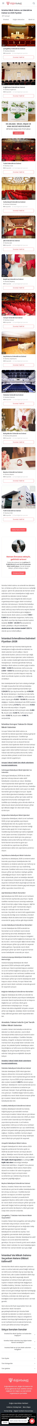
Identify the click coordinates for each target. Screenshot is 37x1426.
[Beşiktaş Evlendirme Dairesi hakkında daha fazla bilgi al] (18, 265)
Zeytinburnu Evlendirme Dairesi (14, 356)
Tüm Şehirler (6, 1368)
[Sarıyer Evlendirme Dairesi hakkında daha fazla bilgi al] (18, 304)
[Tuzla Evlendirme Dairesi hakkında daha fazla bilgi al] (18, 150)
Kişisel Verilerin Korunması (23, 1411)
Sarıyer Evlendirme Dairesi (12, 318)
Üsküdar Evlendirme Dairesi (13, 395)
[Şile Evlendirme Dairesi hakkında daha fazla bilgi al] (18, 227)
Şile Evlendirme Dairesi (11, 240)
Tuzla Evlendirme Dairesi (12, 163)
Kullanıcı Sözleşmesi (14, 1407)
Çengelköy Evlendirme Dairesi (14, 48)
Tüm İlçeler (5, 1358)
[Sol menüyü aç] (3, 3)
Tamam (5, 1422)
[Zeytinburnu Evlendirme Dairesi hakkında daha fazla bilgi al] (18, 342)
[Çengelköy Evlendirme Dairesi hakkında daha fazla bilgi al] (18, 35)
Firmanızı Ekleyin (18, 573)
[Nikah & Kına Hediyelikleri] (18, 119)
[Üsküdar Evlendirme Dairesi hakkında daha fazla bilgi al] (18, 381)
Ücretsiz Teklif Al (18, 57)
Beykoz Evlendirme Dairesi (12, 472)
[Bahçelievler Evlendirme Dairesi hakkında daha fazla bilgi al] (18, 420)
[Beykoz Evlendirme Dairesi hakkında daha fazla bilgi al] (18, 458)
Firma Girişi (8, 1411)
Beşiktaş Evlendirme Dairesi (13, 279)
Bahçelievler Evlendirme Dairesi (14, 433)
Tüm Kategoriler (7, 1363)
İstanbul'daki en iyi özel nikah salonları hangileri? (17, 1348)
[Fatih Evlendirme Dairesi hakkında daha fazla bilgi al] (18, 497)
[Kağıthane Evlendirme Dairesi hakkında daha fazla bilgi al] (18, 73)
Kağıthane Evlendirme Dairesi (14, 87)
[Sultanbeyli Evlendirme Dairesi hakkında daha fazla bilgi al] (18, 188)
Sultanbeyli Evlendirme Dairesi (14, 202)
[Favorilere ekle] (32, 26)
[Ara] (33, 3)
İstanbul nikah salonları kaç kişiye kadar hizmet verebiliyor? (18, 1341)
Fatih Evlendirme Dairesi (12, 511)
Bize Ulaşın (27, 1407)
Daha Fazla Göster (18, 530)
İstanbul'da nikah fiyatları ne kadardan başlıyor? (17, 1334)
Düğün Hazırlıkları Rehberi (18, 1403)
